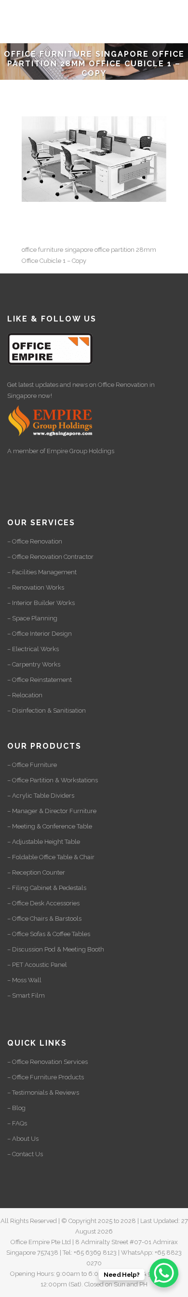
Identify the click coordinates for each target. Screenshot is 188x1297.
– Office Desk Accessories (43, 903)
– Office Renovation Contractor (50, 556)
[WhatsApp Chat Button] (163, 1273)
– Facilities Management (42, 572)
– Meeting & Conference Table (49, 826)
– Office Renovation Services (47, 1061)
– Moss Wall (24, 980)
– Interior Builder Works (41, 602)
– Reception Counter (36, 872)
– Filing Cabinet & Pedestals (46, 887)
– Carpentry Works (33, 664)
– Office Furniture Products (45, 1077)
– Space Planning (32, 618)
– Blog (16, 1108)
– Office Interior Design (39, 633)
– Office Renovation (34, 541)
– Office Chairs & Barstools (44, 918)
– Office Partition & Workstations (52, 780)
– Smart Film (26, 995)
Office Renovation (123, 384)
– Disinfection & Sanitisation (46, 710)
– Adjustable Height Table (43, 841)
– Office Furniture (32, 764)
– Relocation (24, 695)
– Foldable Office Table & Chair (50, 857)
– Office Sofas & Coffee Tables (48, 934)
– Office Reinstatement (39, 679)
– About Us (23, 1138)
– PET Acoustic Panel (37, 964)
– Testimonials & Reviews (43, 1092)
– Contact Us (25, 1154)
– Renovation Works (35, 587)
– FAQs (17, 1123)
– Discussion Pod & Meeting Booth (55, 949)
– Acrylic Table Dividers (40, 795)
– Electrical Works (33, 649)
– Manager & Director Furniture (51, 811)
